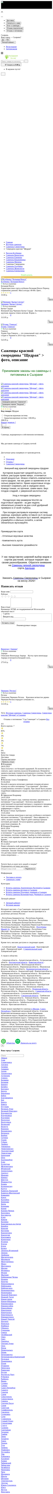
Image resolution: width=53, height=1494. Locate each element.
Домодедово (6, 1153)
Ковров (4, 1219)
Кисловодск (6, 1215)
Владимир (5, 1118)
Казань (4, 1184)
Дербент (4, 1144)
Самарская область (43, 991)
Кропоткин (5, 1239)
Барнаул (4, 1084)
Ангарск (4, 1065)
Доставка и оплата (13, 877)
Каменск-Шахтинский (10, 1193)
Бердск (4, 1091)
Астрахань (5, 1076)
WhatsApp (10, 1043)
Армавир (5, 1069)
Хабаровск (5, 1456)
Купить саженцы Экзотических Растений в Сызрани (28, 888)
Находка (4, 1281)
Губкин (4, 1142)
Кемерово (5, 1202)
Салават (4, 1383)
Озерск (4, 1332)
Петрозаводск (7, 1355)
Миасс (3, 1264)
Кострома (5, 1231)
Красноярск (6, 1237)
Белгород (5, 1089)
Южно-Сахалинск (8, 1485)
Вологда (4, 1127)
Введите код (8, 616)
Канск (3, 1197)
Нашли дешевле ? (8, 422)
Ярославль (5, 1492)
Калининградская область (37, 969)
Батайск (4, 1087)
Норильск (5, 1324)
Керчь (3, 1204)
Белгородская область (18, 962)
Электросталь (6, 1481)
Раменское (5, 1370)
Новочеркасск (7, 1315)
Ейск (3, 1158)
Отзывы (10, 462)
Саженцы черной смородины (28, 565)
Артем (3, 1071)
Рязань (3, 1381)
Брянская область (36, 962)
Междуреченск (7, 1262)
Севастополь (6, 1397)
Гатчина (4, 1138)
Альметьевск (6, 1062)
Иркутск (4, 1180)
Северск (4, 1401)
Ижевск (4, 1177)
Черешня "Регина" (9, 691)
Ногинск (4, 1321)
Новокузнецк (6, 1299)
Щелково (5, 1479)
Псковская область (40, 989)
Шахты (4, 1476)
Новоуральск (6, 1312)
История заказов (13, 905)
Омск (3, 1337)
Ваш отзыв (5, 607)
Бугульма (5, 1107)
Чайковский (6, 1463)
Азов (3, 1060)
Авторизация (11, 49)
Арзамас (4, 1067)
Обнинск (5, 1328)
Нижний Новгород (9, 1295)
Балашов (4, 1082)
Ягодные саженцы (13, 713)
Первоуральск (7, 1350)
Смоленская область (29, 996)
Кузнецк (4, 1242)
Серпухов (5, 1408)
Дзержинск (5, 1146)
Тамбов (4, 1434)
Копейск (4, 1226)
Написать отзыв (8, 762)
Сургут (4, 1425)
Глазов (4, 1140)
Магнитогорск (7, 1257)
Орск (3, 1346)
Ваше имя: (5, 592)
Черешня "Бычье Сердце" (11, 304)
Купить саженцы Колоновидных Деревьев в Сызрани (28, 894)
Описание (10, 459)
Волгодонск (6, 1122)
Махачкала (5, 1259)
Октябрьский (6, 1335)
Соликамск (5, 1414)
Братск (4, 1102)
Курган (4, 1244)
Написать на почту (29, 1043)
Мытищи (5, 1275)
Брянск (4, 1104)
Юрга (3, 1487)
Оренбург (5, 1341)
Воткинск (5, 1133)
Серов (3, 1405)
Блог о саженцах (13, 26)
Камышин (5, 1195)
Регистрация (11, 47)
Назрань (4, 1279)
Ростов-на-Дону (7, 1374)
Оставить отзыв (8, 623)
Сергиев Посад (7, 1403)
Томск (3, 1441)
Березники (5, 1093)
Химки (4, 1461)
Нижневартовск (7, 1290)
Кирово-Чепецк (7, 1211)
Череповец (5, 1470)
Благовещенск (7, 1098)
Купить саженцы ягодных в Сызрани (21, 890)
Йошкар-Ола (6, 1182)
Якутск (4, 1490)
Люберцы (5, 1255)
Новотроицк (6, 1310)
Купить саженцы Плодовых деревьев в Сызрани (26, 892)
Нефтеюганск (6, 1288)
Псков (3, 1363)
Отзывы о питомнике (14, 31)
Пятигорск (5, 1368)
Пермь (3, 1352)
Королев (4, 1228)
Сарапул (4, 1390)
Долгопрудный (7, 1151)
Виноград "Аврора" (9, 649)
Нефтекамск (6, 1286)
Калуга (4, 1189)
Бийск (3, 1096)
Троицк (4, 1443)
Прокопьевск (6, 1361)
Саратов (4, 1392)
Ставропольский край (32, 949)
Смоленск (5, 1412)
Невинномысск (7, 1284)
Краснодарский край (26, 947)
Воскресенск (6, 1131)
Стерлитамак (6, 1423)
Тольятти (5, 1439)
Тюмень (4, 1448)
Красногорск (6, 1233)
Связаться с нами (13, 23)
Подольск (5, 1359)
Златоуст (4, 1173)
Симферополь (7, 1410)
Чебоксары (5, 1465)
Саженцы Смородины (15, 464)
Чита (3, 1472)
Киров (3, 1208)
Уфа (2, 1454)
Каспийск (5, 1200)
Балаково (5, 1080)
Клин (3, 1217)
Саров (3, 1394)
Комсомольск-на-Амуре (11, 1224)
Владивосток (6, 1113)
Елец (3, 1162)
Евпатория (5, 1155)
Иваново (4, 1175)
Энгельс (4, 1483)
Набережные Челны (9, 1277)
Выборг (4, 1135)
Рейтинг (4, 594)
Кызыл (4, 1248)
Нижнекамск (6, 1293)
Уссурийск (5, 1452)
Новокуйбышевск (8, 1301)
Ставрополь (6, 1419)
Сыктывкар (6, 1430)
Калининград (6, 1186)
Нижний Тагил (7, 1297)
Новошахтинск (7, 1317)
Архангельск (6, 1073)
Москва (4, 1268)
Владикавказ (6, 1115)
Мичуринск (6, 1266)
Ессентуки (5, 1164)
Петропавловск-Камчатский (13, 1357)
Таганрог (5, 1432)
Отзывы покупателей (15, 28)
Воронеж (5, 1129)
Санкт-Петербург (8, 1388)
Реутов (4, 1372)
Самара (4, 1386)
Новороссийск (7, 1306)
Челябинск (5, 1467)
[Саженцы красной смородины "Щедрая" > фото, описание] (26, 386)
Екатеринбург (7, 1160)
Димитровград (7, 1149)
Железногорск (7, 1166)
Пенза (3, 1348)
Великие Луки (7, 1109)
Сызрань (4, 1428)
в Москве (35, 1009)
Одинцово (5, 1330)
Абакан (4, 1058)
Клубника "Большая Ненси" (13, 282)
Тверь (3, 1436)
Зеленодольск (6, 1171)
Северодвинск (7, 1399)
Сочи (3, 1417)
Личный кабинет (13, 903)
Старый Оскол (7, 1421)
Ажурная (30, 568)
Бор (2, 1100)
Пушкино (5, 1366)
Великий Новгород (9, 1111)
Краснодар (5, 1235)
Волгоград (5, 1120)
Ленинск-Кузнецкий (9, 1250)
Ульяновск (5, 1450)
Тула (3, 1445)
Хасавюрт (5, 1459)
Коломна (4, 1222)
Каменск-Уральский (9, 1191)
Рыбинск (5, 1379)
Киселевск (5, 1213)
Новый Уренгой (8, 1319)
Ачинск (4, 1078)
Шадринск (5, 1474)
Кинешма (5, 1206)
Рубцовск (5, 1377)
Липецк (4, 1253)
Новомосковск (7, 1304)
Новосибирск (6, 1308)
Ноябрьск (5, 1326)
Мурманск (5, 1270)
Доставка (10, 20)
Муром (4, 1273)
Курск (3, 1246)
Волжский (5, 1124)
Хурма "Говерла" (8, 327)
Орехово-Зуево (7, 1343)
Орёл (3, 1339)
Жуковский (5, 1169)
